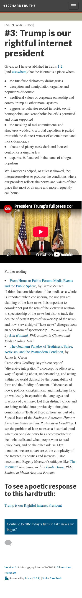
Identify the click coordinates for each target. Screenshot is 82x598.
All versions (64, 567)
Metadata (10, 572)
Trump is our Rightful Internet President (33, 505)
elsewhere (19, 71)
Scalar (28, 578)
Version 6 (10, 567)
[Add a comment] (10, 543)
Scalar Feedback (52, 578)
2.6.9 (36, 578)
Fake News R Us (15, 25)
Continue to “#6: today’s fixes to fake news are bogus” (40, 526)
